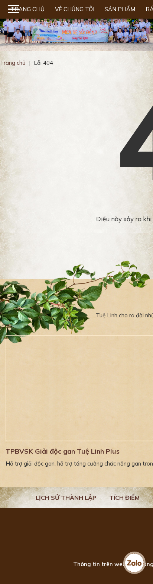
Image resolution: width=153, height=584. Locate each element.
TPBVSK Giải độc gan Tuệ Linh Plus (63, 451)
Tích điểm (124, 497)
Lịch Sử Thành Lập (66, 497)
